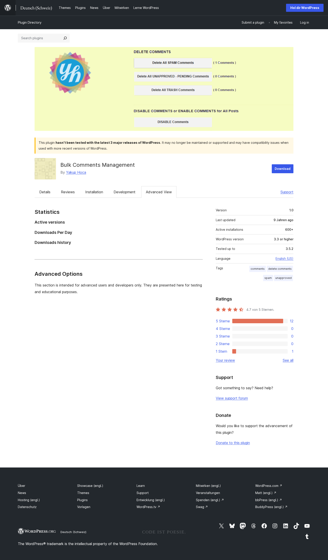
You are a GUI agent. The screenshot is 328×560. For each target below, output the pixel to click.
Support (286, 192)
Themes (83, 493)
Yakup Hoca (76, 172)
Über (21, 486)
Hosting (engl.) (29, 500)
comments (258, 268)
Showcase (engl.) (90, 486)
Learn (141, 486)
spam (268, 278)
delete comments (280, 268)
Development (124, 192)
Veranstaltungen (208, 493)
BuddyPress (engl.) (271, 507)
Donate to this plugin (233, 443)
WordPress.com (268, 486)
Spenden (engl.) (210, 500)
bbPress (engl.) (268, 500)
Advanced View (159, 192)
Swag (202, 507)
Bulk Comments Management (97, 165)
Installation (94, 192)
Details (44, 192)
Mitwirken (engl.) (208, 486)
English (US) (284, 258)
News (22, 493)
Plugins (82, 500)
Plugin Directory (30, 22)
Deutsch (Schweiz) (73, 532)
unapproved (283, 278)
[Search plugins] (65, 38)
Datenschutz (27, 507)
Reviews (68, 192)
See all (288, 360)
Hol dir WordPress (304, 8)
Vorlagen (83, 507)
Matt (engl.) (265, 493)
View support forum (232, 398)
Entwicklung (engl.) (151, 500)
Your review (225, 360)
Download (283, 169)
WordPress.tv (148, 507)
